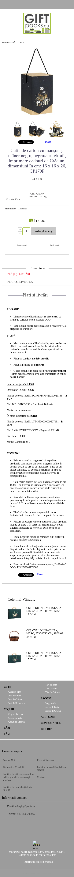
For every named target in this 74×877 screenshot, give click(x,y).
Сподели (27, 142)
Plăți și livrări (18, 274)
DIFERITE (47, 729)
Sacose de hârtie (52, 707)
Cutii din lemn (14, 691)
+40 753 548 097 (26, 813)
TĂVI (7, 733)
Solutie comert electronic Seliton (37, 873)
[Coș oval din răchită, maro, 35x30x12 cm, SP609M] (14, 635)
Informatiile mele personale (38, 861)
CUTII (21, 42)
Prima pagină (8, 42)
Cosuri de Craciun (16, 721)
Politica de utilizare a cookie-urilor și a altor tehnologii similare (18, 777)
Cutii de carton (14, 695)
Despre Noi (9, 760)
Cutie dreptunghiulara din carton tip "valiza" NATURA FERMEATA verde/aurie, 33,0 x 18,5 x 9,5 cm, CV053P (45, 655)
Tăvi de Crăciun (52, 692)
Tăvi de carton (51, 688)
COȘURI (9, 709)
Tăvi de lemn (51, 684)
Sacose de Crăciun (53, 711)
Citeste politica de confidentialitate (37, 855)
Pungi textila (50, 703)
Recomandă (22, 245)
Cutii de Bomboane (16, 703)
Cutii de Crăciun (15, 699)
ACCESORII (48, 716)
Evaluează (54, 245)
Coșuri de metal (15, 718)
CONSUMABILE (51, 723)
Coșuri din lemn (15, 714)
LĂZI (7, 727)
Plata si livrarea (20, 281)
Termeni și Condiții (13, 767)
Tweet (48, 141)
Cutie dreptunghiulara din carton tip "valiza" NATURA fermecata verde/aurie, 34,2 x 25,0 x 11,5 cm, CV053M (43, 609)
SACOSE (46, 698)
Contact (41, 777)
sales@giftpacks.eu (25, 806)
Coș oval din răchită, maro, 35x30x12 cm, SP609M (44, 632)
